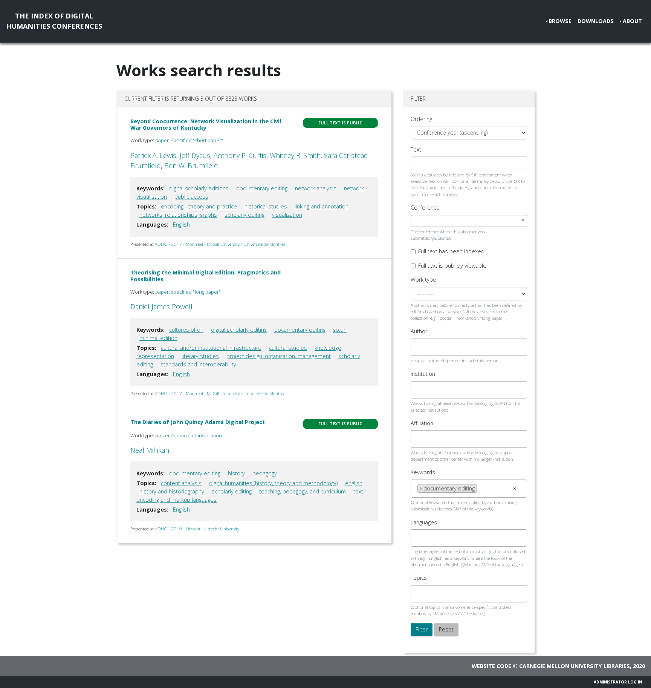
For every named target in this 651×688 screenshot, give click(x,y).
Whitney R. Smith (295, 155)
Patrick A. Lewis (153, 155)
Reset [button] (446, 629)
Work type (423, 279)
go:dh (340, 329)
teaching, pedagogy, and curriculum (302, 491)
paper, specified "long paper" (188, 291)
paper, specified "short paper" (189, 140)
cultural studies (288, 347)
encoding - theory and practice (199, 206)
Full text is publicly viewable (452, 265)
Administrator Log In (618, 682)
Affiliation (422, 423)
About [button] (632, 21)
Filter (422, 629)
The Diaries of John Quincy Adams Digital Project (197, 422)
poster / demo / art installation (188, 435)
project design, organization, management (278, 356)
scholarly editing (244, 214)
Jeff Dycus (195, 155)
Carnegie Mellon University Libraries (574, 666)
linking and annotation (321, 206)
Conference (425, 207)
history (236, 473)
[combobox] (469, 221)
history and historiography (171, 491)
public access (191, 196)
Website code (491, 666)
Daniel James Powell (161, 306)
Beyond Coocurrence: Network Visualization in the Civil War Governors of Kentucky (205, 124)
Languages (424, 522)
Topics (419, 577)
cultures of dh (186, 329)
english (353, 483)
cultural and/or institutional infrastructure (211, 347)
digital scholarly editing (239, 329)
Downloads (596, 21)
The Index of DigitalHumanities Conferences (54, 21)
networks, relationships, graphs (178, 214)
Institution (423, 373)
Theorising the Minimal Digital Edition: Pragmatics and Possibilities (205, 275)
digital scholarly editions (199, 188)
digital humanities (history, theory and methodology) (273, 483)
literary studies (200, 356)
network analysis (315, 188)
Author (419, 331)
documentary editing (261, 188)
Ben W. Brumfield (191, 165)
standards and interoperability (198, 364)
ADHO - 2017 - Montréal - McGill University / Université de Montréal (221, 244)
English (181, 224)
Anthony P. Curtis (240, 155)
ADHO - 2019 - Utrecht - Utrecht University (197, 529)
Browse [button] (560, 21)
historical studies (266, 206)
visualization (287, 214)
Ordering (421, 119)
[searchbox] (419, 347)
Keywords (423, 472)
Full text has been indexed (451, 251)
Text (416, 149)
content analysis (181, 483)
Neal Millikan (149, 450)
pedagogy (264, 473)
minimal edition (158, 338)
